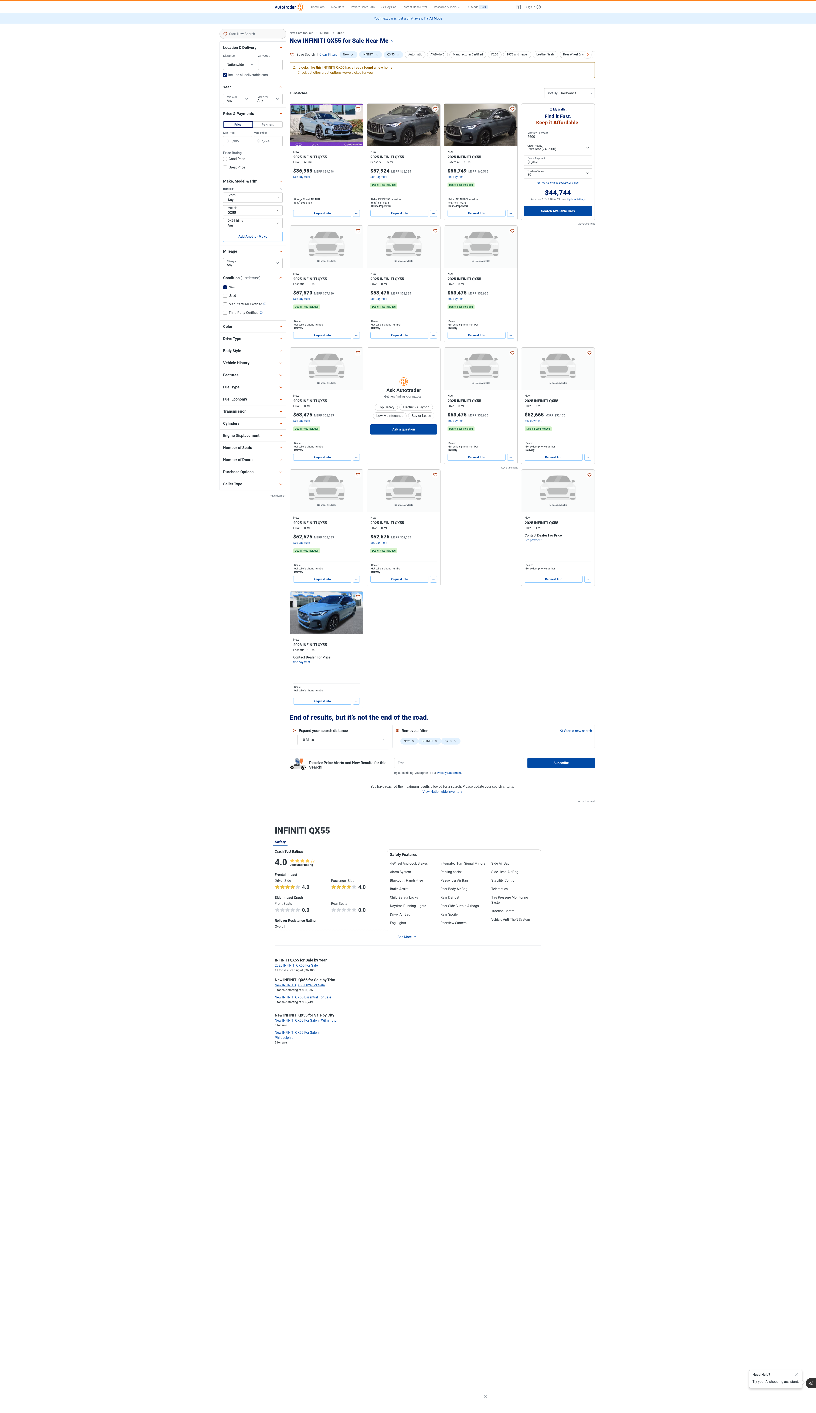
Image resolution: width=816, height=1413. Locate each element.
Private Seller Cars (363, 7)
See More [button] (405, 937)
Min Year (232, 97)
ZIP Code (264, 55)
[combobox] (253, 34)
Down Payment (536, 158)
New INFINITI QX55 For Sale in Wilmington (306, 1020)
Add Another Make (252, 237)
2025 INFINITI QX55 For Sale (296, 965)
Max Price (260, 133)
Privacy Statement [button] (449, 772)
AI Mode (477, 7)
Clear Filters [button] (328, 54)
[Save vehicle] (358, 108)
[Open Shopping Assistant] (811, 1383)
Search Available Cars (558, 211)
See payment (301, 176)
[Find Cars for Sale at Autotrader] (289, 7)
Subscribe (561, 763)
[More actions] (356, 213)
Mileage (231, 261)
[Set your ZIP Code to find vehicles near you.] (392, 41)
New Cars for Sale (301, 33)
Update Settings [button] (576, 199)
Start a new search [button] (578, 731)
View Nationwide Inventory (442, 792)
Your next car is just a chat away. (408, 18)
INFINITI (324, 33)
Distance (229, 55)
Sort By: (552, 93)
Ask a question (403, 429)
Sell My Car (388, 7)
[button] (519, 7)
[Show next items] (587, 54)
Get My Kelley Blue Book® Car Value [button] (557, 182)
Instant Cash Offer (415, 7)
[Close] (796, 1375)
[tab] (280, 842)
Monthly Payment (537, 133)
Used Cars (317, 7)
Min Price (229, 133)
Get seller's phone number (309, 324)
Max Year (263, 97)
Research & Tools (445, 7)
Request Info (322, 213)
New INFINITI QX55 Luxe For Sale (300, 985)
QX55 (340, 33)
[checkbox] (234, 159)
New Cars (337, 7)
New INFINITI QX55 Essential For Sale (303, 997)
